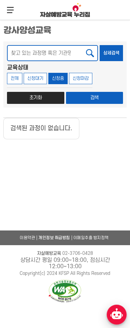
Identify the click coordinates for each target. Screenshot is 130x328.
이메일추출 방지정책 (91, 237)
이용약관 (27, 237)
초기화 (35, 98)
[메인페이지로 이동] (65, 10)
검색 (94, 98)
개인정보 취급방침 (54, 237)
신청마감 (81, 78)
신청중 (58, 78)
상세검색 (113, 53)
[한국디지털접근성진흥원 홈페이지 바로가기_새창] (65, 291)
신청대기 (35, 78)
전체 (15, 78)
